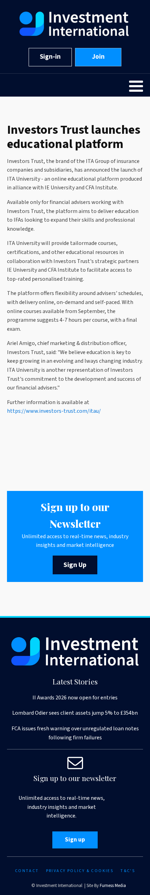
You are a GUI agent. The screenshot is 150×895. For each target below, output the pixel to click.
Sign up (75, 840)
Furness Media (113, 885)
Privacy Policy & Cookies (80, 871)
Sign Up (75, 565)
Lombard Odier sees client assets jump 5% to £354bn (75, 713)
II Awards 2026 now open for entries (75, 697)
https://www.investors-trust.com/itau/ (54, 411)
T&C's (127, 871)
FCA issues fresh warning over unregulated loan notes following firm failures (75, 733)
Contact (27, 871)
